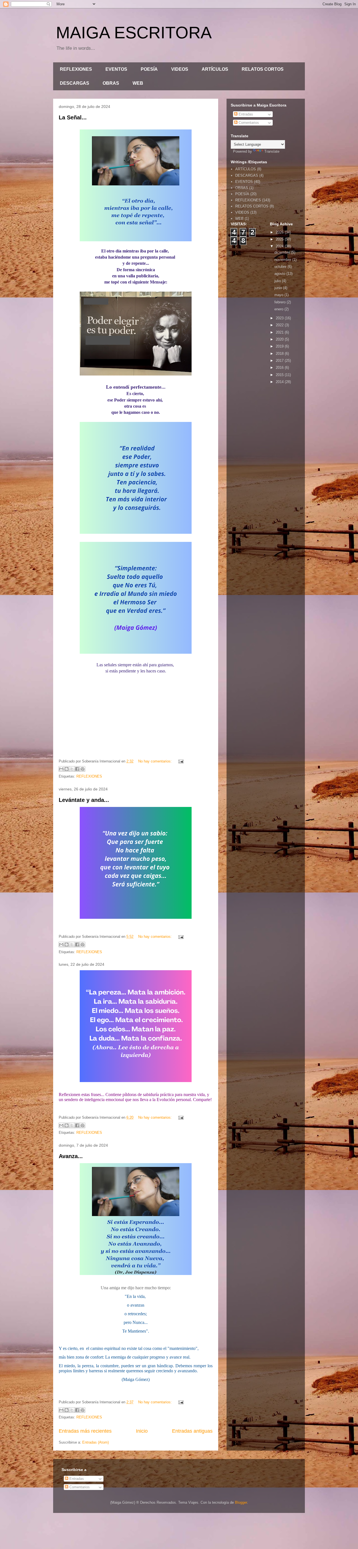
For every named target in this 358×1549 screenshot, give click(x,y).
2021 (280, 332)
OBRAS (111, 83)
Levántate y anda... (84, 800)
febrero (280, 302)
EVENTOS (116, 69)
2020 (280, 339)
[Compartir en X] (72, 769)
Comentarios (248, 123)
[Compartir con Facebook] (77, 769)
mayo (279, 295)
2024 (280, 246)
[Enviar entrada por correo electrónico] (179, 761)
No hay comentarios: (155, 761)
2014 (280, 382)
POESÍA (149, 69)
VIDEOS (179, 69)
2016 (280, 367)
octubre (281, 267)
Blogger (241, 1502)
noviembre (283, 260)
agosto (280, 273)
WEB (138, 83)
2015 (280, 375)
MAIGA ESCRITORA (134, 32)
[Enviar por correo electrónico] (61, 769)
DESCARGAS (74, 83)
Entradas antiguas (192, 1431)
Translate (271, 151)
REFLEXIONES (76, 69)
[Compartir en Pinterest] (82, 769)
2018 (280, 353)
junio (278, 288)
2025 (280, 239)
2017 (280, 360)
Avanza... (71, 1156)
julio (278, 281)
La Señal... (73, 117)
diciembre (282, 252)
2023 (280, 318)
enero (279, 309)
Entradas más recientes (85, 1431)
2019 (280, 346)
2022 (280, 325)
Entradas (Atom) (95, 1442)
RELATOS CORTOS (263, 69)
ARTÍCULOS (215, 69)
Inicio (142, 1431)
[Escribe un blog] (66, 769)
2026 (280, 232)
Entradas (245, 114)
